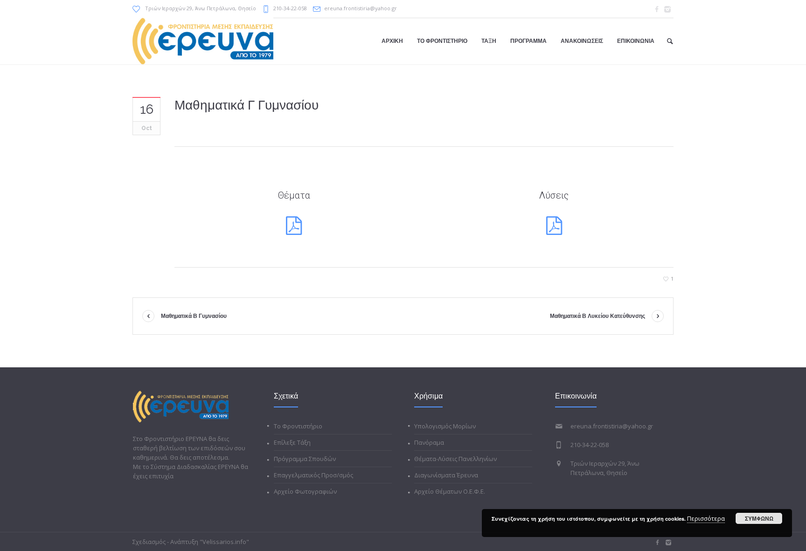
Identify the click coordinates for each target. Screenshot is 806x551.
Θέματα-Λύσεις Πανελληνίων (455, 459)
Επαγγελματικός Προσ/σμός (313, 475)
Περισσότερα (706, 518)
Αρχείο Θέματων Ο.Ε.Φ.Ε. (449, 491)
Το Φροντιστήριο (298, 426)
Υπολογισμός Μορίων (445, 426)
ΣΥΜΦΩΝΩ (759, 518)
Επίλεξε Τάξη (292, 442)
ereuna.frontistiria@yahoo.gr (360, 8)
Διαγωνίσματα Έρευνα (446, 475)
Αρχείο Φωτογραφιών (305, 491)
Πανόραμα (429, 442)
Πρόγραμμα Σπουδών (305, 459)
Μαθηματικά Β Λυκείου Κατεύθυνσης (597, 316)
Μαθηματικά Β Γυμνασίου (194, 316)
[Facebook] (656, 9)
